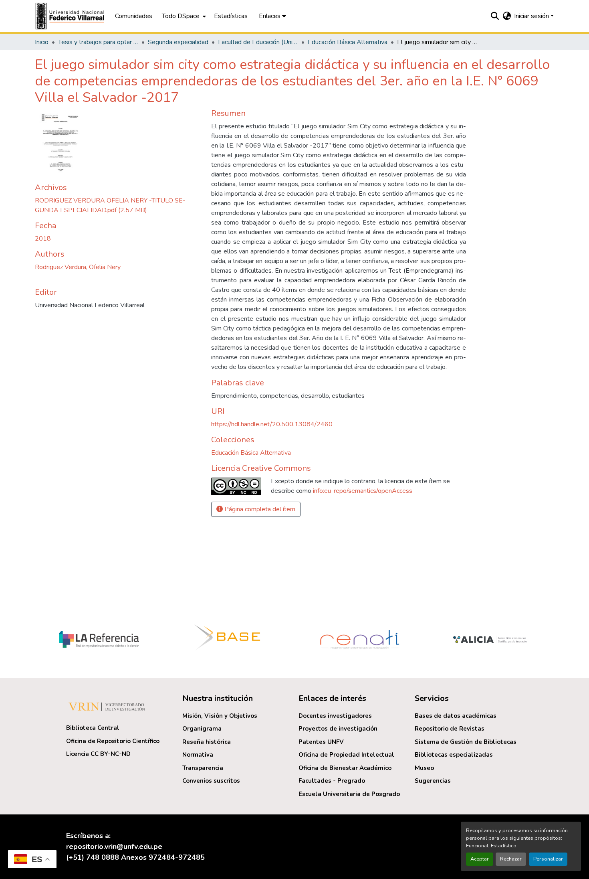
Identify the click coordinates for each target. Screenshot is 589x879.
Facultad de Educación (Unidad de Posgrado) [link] (258, 42)
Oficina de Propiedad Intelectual (346, 755)
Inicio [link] (41, 42)
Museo (424, 768)
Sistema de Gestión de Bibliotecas (465, 742)
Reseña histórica (206, 742)
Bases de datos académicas (455, 716)
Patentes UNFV (321, 742)
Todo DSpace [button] (181, 16)
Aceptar (479, 859)
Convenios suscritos (211, 781)
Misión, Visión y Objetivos (219, 716)
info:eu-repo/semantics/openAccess (362, 490)
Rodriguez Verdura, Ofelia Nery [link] (78, 267)
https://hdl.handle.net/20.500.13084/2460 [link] (272, 424)
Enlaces (270, 16)
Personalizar (548, 859)
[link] (118, 205)
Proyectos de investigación (338, 729)
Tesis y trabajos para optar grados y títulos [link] (98, 42)
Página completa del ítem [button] (259, 509)
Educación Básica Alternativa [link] (347, 42)
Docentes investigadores (335, 716)
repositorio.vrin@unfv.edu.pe (114, 846)
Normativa (197, 755)
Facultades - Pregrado (332, 781)
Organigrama (202, 729)
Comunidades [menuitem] (133, 16)
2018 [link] (43, 238)
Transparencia (202, 768)
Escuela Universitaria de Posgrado (349, 794)
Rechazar (511, 859)
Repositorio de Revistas (449, 729)
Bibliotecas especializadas (454, 755)
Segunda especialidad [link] (178, 42)
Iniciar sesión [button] (532, 16)
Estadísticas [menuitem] (231, 16)
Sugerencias (433, 781)
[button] (71, 16)
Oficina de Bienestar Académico (345, 768)
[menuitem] (183, 16)
